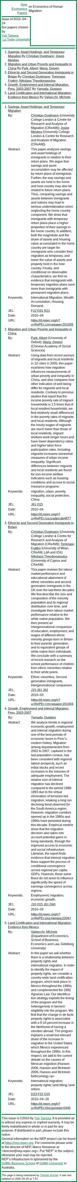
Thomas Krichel (49, 1175)
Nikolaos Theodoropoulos (37, 80)
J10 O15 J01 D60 (43, 904)
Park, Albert (30, 68)
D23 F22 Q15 (40, 1094)
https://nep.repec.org (19, 1143)
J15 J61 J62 (39, 690)
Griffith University (51, 1163)
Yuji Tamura (10, 35)
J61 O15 (37, 504)
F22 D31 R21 (40, 310)
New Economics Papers (19, 9)
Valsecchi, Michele (57, 97)
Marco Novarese (44, 1147)
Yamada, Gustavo (49, 89)
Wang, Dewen (49, 68)
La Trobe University (16, 39)
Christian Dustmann (40, 56)
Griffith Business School (18, 1163)
